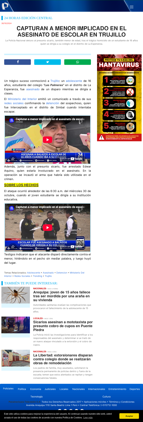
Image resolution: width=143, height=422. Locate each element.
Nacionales (78, 389)
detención (52, 103)
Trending (37, 276)
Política (22, 389)
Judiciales (50, 389)
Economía (35, 389)
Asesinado (48, 272)
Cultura (107, 396)
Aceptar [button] (129, 416)
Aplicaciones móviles (95, 401)
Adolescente (33, 272)
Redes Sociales (22, 276)
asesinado (33, 89)
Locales (64, 389)
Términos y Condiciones (121, 401)
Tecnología (36, 396)
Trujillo (54, 81)
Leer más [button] (88, 417)
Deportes (135, 389)
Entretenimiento (117, 389)
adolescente (74, 81)
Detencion (61, 272)
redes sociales (13, 103)
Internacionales (96, 389)
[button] (131, 7)
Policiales (8, 388)
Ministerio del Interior (22, 99)
